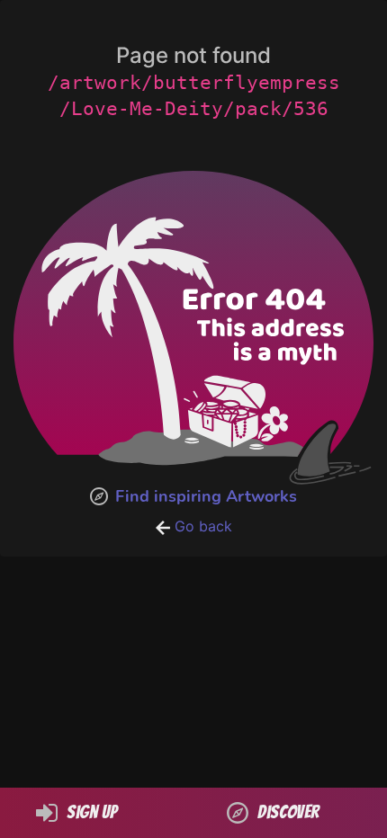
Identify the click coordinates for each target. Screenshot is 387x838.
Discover (288, 812)
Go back (201, 526)
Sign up (92, 812)
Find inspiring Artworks (206, 496)
